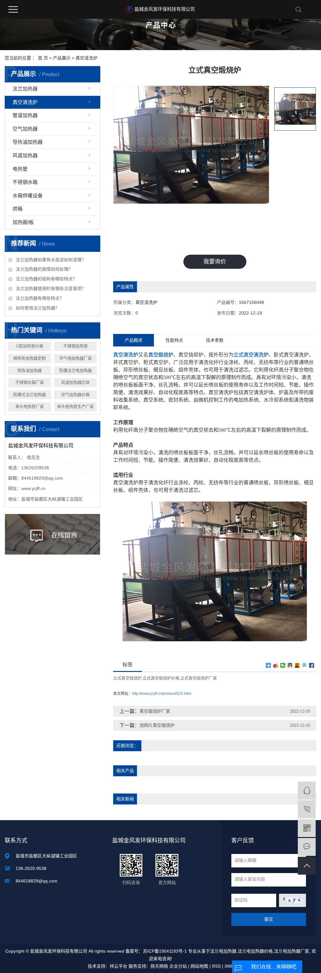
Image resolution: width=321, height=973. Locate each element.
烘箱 (18, 208)
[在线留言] (307, 847)
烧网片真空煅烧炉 (157, 725)
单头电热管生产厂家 (75, 406)
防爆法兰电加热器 (75, 370)
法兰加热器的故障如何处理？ (44, 269)
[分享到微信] (283, 665)
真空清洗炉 (86, 57)
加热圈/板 (23, 222)
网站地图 (199, 966)
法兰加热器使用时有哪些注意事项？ (51, 288)
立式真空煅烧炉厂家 (198, 678)
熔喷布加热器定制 (29, 358)
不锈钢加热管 (75, 346)
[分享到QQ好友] (290, 665)
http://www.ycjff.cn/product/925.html (161, 693)
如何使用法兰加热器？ (38, 307)
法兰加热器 (25, 88)
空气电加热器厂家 (75, 358)
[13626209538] (307, 809)
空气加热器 (25, 129)
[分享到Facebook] (311, 665)
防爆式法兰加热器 (29, 394)
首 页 (43, 57)
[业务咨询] (307, 790)
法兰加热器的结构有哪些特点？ (46, 278)
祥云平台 (118, 966)
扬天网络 (159, 966)
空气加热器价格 (75, 394)
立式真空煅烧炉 (127, 678)
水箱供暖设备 (28, 195)
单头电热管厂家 (29, 406)
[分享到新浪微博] (275, 665)
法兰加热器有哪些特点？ (40, 298)
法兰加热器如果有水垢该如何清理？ (51, 259)
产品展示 (62, 57)
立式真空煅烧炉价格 (161, 678)
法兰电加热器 (223, 951)
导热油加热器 (28, 142)
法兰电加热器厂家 (291, 951)
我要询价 (214, 261)
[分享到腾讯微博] (304, 665)
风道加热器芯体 (75, 382)
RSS (216, 966)
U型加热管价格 (29, 346)
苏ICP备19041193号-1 (165, 951)
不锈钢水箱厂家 (29, 382)
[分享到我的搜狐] (297, 665)
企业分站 (178, 966)
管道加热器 (25, 115)
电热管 (20, 169)
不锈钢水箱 (25, 182)
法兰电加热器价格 (255, 951)
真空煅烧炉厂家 (154, 711)
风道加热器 (25, 155)
